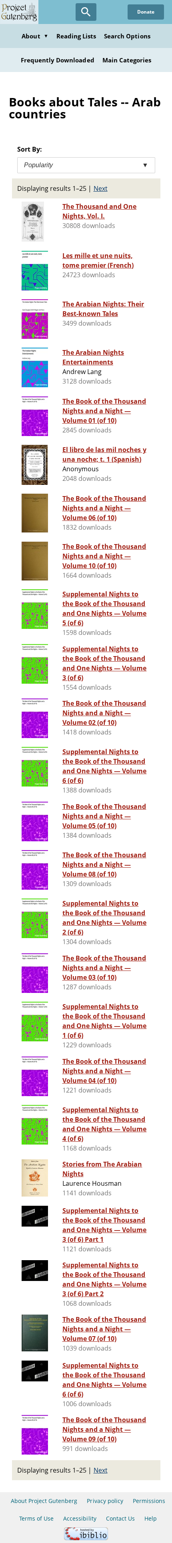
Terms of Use (36, 1518)
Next (101, 188)
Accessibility (79, 1518)
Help (150, 1518)
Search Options (127, 36)
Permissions (149, 1501)
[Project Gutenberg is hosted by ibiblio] (86, 1538)
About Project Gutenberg (44, 1501)
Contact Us (120, 1518)
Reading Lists (76, 36)
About (35, 36)
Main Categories (127, 60)
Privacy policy (105, 1501)
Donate (145, 11)
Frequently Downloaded (57, 60)
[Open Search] (86, 12)
